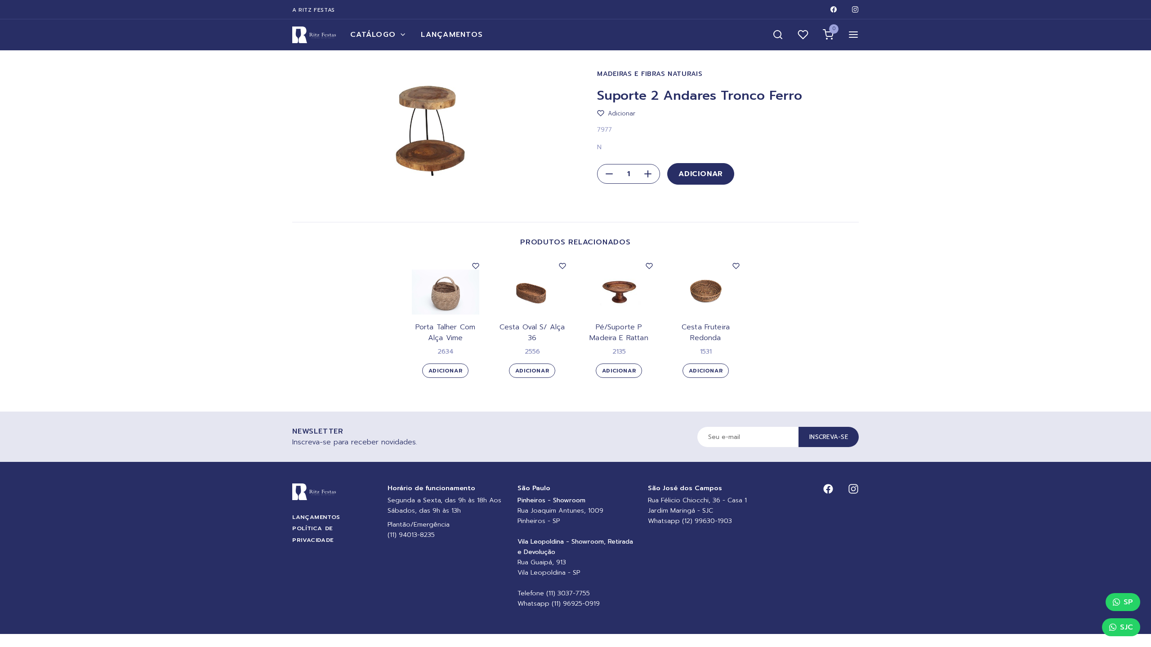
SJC (1126, 627)
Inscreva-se (828, 437)
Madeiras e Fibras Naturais (650, 74)
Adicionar (700, 173)
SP (1128, 602)
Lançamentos (452, 34)
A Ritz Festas (313, 10)
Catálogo (373, 34)
